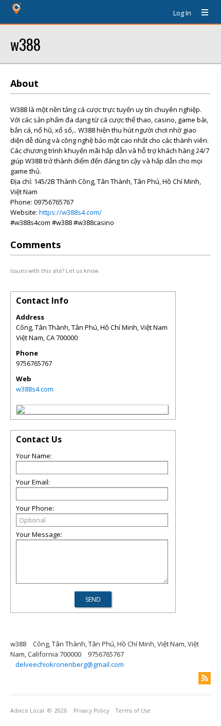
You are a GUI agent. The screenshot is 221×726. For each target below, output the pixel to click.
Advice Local (27, 710)
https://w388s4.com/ (70, 212)
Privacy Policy (91, 710)
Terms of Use (133, 710)
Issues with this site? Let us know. (55, 270)
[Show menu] (201, 12)
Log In (182, 12)
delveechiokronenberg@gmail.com (69, 664)
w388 (25, 44)
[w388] (20, 411)
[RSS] (204, 678)
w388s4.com (34, 389)
